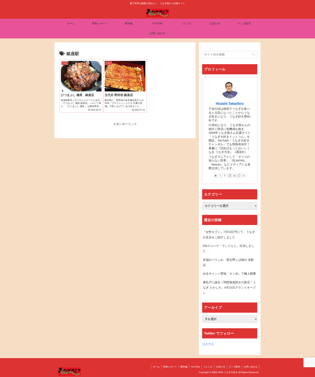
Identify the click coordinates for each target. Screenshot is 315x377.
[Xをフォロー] (220, 175)
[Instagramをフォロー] (230, 175)
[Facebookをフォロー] (225, 175)
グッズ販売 (234, 366)
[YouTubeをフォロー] (234, 175)
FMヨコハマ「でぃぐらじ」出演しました (228, 248)
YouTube (195, 366)
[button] (254, 54)
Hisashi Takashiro (230, 103)
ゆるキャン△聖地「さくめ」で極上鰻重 (229, 273)
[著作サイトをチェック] (215, 175)
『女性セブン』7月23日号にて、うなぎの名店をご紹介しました (229, 234)
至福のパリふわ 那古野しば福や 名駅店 (228, 262)
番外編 (183, 366)
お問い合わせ (250, 366)
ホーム (156, 366)
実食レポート (170, 366)
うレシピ (208, 366)
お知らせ (220, 366)
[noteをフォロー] (239, 175)
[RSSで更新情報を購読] (244, 175)
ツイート (208, 343)
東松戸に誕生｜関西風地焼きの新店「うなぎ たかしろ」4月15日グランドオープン (229, 288)
